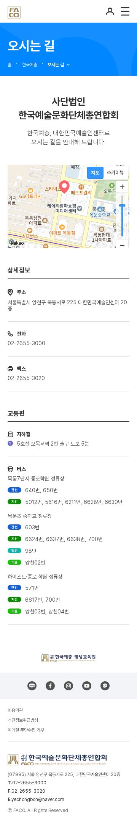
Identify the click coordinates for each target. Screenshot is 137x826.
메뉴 (125, 11)
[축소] (122, 245)
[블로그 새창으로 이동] (32, 685)
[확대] (122, 187)
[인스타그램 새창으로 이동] (68, 685)
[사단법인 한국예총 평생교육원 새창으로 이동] (68, 658)
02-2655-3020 (28, 791)
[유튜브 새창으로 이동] (86, 685)
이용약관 (15, 710)
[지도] (95, 173)
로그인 (110, 11)
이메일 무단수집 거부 (26, 730)
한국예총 (29, 64)
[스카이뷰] (115, 173)
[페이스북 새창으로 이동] (50, 685)
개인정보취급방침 (23, 720)
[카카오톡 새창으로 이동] (105, 685)
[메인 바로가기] (14, 11)
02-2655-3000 (29, 782)
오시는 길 (56, 64)
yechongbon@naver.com (37, 799)
